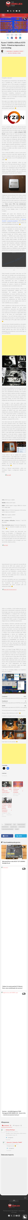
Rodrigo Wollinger (10, 1129)
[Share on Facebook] (12, 36)
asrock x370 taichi (21, 824)
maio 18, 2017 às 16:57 (13, 1144)
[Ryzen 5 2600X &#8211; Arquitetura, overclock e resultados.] (18, 784)
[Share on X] (8, 36)
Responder (8, 1139)
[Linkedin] (19, 11)
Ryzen (19, 53)
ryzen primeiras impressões (7, 829)
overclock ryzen (13, 826)
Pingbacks (17, 1125)
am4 (14, 824)
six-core (16, 829)
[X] (10, 11)
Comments (7, 1125)
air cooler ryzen (8, 824)
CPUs (10, 53)
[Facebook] (8, 11)
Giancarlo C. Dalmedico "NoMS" (15, 51)
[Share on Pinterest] (16, 36)
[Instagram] (13, 11)
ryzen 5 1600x (22, 826)
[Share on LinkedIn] (20, 36)
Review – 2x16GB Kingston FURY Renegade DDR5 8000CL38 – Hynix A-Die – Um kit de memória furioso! (14, 1113)
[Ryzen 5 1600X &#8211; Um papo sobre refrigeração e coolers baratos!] (7, 784)
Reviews (15, 53)
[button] (10, 361)
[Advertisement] (14, 67)
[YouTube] (16, 11)
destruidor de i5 (5, 826)
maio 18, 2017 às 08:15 (12, 1131)
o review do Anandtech (12, 220)
